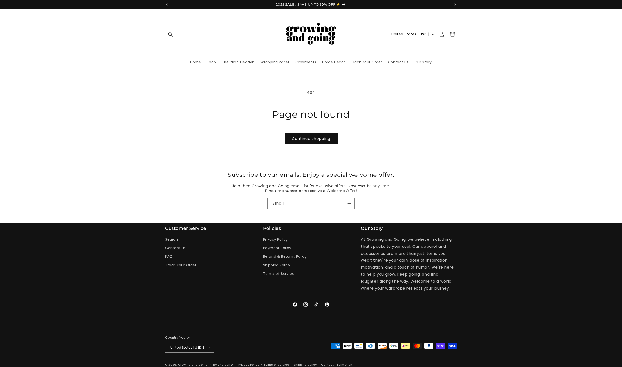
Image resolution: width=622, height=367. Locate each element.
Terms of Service (278, 273)
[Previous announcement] (167, 4)
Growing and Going (193, 365)
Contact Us (175, 248)
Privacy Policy (275, 239)
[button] (170, 34)
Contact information (336, 365)
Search (171, 239)
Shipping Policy (276, 265)
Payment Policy (277, 248)
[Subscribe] (349, 203)
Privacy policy (248, 365)
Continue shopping (311, 138)
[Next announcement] (455, 4)
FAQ (169, 256)
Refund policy (223, 365)
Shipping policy (305, 365)
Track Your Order (181, 265)
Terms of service (276, 365)
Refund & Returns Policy (285, 256)
